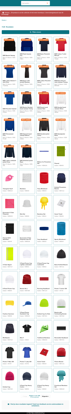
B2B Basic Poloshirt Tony (43, 54)
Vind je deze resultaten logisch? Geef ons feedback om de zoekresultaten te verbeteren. (36, 405)
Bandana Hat (41, 214)
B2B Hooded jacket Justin (43, 134)
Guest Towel (58, 214)
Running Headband (43, 288)
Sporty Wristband (59, 239)
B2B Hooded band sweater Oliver (60, 108)
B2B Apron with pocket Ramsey (25, 81)
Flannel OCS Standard (7, 238)
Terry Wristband (42, 188)
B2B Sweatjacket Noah (59, 134)
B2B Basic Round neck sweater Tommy (61, 81)
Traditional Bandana (43, 337)
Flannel (56, 163)
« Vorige (24, 396)
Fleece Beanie (58, 361)
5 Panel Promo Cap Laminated (43, 263)
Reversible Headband (61, 337)
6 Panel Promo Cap (9, 288)
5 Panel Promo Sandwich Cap (24, 313)
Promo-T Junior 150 (60, 288)
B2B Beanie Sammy (9, 55)
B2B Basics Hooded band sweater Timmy (26, 108)
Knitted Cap (6, 387)
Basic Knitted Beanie (61, 264)
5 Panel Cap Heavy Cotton (43, 386)
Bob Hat (22, 214)
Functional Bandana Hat (60, 386)
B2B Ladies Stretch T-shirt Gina (9, 81)
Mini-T (22, 337)
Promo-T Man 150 (8, 361)
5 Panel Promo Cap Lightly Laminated (26, 263)
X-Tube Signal (7, 264)
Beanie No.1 (24, 288)
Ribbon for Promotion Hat (44, 162)
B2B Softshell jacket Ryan (26, 161)
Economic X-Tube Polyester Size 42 (25, 238)
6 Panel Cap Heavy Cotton (26, 386)
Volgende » (45, 396)
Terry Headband (42, 239)
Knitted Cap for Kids (43, 314)
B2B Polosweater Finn (8, 134)
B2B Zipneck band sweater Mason (26, 134)
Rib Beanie (6, 337)
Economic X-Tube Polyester (8, 213)
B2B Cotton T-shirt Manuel (60, 54)
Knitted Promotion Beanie (60, 187)
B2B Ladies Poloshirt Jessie (44, 81)
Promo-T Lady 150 (25, 361)
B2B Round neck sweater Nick (42, 108)
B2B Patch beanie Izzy (25, 54)
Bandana (23, 188)
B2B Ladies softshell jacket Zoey (9, 161)
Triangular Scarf (8, 188)
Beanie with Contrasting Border (60, 313)
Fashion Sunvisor (8, 314)
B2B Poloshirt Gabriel (9, 108)
